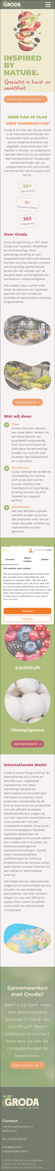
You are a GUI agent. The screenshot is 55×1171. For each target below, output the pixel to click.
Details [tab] (45, 559)
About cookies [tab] (27, 559)
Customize (27, 619)
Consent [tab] (10, 559)
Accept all (27, 611)
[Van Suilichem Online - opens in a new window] (40, 551)
